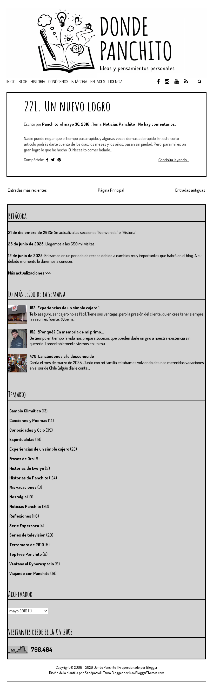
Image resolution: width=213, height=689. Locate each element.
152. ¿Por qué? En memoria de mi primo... (67, 332)
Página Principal (111, 190)
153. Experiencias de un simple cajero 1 (64, 307)
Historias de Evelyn (26, 468)
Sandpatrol (93, 673)
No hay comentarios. (157, 124)
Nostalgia (17, 496)
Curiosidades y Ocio (27, 430)
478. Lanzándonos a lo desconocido (62, 356)
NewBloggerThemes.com (146, 673)
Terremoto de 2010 (26, 544)
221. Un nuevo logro (67, 106)
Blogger (151, 667)
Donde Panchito (105, 667)
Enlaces (97, 81)
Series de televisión (27, 535)
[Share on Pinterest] (59, 159)
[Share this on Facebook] (47, 159)
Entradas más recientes (27, 190)
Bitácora (79, 81)
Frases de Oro (21, 458)
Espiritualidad (22, 439)
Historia (38, 81)
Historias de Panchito (28, 477)
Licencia (115, 81)
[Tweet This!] (53, 159)
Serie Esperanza (24, 525)
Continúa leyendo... (173, 159)
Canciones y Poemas (28, 420)
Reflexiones (20, 516)
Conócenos (58, 81)
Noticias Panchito (119, 124)
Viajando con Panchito (29, 573)
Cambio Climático (25, 410)
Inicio (11, 81)
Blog (23, 81)
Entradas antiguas (190, 190)
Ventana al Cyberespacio (31, 563)
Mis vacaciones (23, 487)
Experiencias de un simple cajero (39, 449)
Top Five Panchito (25, 554)
